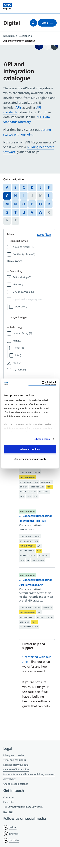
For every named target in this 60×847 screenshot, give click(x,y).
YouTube (14, 840)
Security (47, 608)
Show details (42, 439)
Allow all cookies (30, 449)
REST (49, 487)
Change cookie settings (15, 784)
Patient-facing (27, 477)
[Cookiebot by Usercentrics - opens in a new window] (42, 383)
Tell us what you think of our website (23, 806)
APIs (18, 107)
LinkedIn (13, 833)
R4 (28, 560)
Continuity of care (30, 472)
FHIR (22, 496)
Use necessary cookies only (30, 459)
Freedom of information (16, 769)
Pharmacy (46, 482)
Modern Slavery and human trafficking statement (29, 774)
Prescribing (38, 560)
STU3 (29, 496)
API (36, 496)
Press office (9, 802)
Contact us (8, 797)
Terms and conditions (14, 759)
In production (27, 512)
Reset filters (44, 234)
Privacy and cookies (13, 755)
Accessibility (9, 779)
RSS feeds (8, 811)
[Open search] (33, 23)
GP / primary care (29, 482)
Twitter (12, 827)
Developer (24, 35)
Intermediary (37, 487)
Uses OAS (44, 492)
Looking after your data (15, 764)
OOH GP (23, 487)
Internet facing (28, 492)
